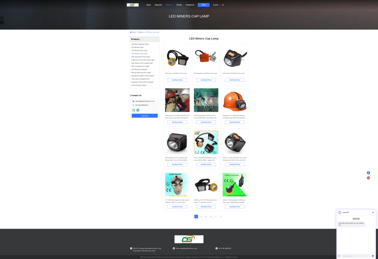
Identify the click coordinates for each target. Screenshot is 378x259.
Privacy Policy (151, 257)
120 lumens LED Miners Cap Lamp (234, 73)
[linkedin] (368, 178)
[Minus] (373, 212)
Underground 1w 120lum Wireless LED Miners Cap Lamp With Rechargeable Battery (177, 118)
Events (179, 5)
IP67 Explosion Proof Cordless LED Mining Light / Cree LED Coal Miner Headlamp (176, 160)
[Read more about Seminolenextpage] (216, 216)
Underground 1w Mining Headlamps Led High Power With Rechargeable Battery (234, 118)
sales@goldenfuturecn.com (145, 101)
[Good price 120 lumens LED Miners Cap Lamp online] (235, 58)
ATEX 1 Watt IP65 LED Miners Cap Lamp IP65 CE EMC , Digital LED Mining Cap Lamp (205, 160)
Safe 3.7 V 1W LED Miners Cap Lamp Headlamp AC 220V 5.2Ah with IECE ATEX (234, 160)
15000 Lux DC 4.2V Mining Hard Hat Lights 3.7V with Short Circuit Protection (205, 202)
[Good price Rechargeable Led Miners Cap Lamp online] (206, 58)
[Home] (133, 5)
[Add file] (339, 256)
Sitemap (143, 257)
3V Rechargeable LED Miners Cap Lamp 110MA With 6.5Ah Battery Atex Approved (205, 118)
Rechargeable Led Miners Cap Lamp (205, 73)
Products (169, 5)
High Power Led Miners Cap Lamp (176, 73)
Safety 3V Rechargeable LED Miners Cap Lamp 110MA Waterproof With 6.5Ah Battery (234, 202)
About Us (158, 5)
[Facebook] (368, 173)
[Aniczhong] (137, 110)
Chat (203, 5)
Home (148, 5)
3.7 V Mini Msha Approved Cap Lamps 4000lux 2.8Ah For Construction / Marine (177, 202)
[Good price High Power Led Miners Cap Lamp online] (177, 58)
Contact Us (190, 5)
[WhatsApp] (133, 110)
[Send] (373, 256)
